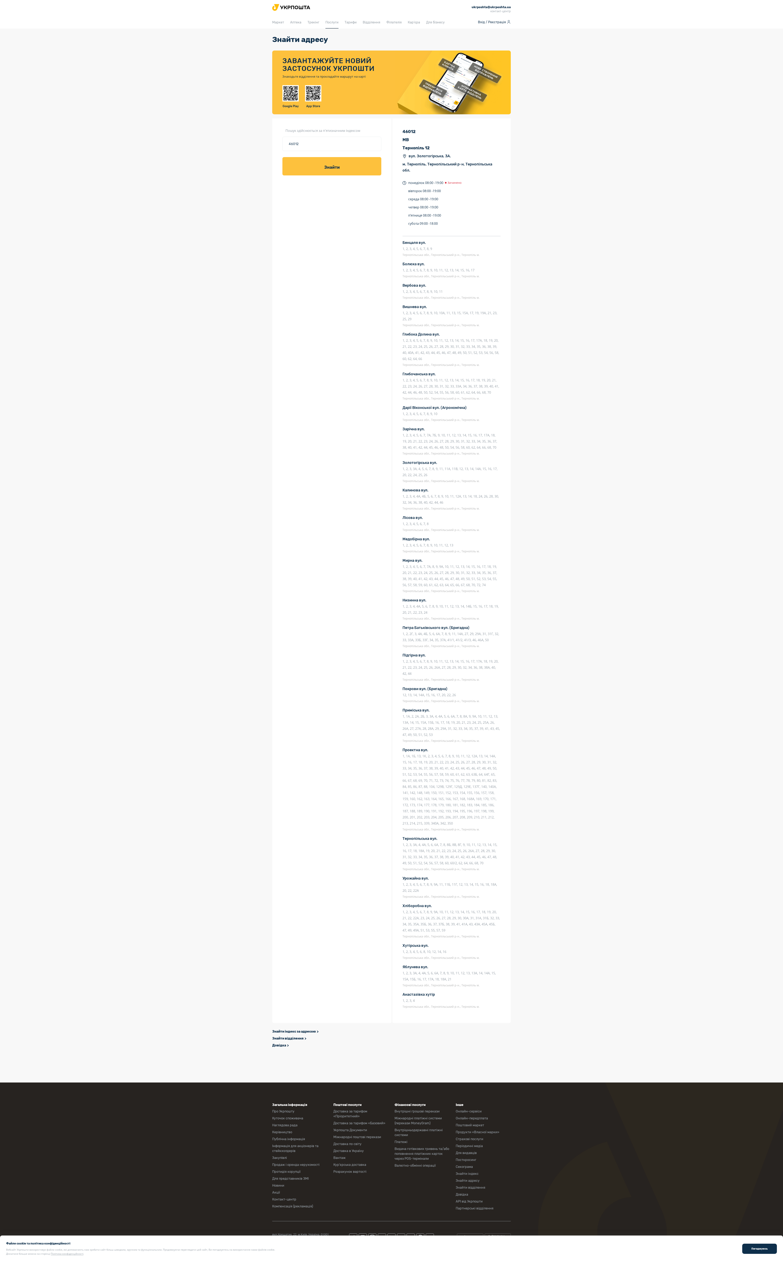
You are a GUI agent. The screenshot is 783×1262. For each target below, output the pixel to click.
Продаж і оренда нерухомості (296, 1165)
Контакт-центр (284, 1199)
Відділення (371, 22)
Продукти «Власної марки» (477, 1132)
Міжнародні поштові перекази (357, 1137)
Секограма (464, 1167)
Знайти (332, 167)
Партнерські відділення (474, 1208)
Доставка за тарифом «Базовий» (359, 1123)
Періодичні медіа (469, 1146)
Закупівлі (279, 1158)
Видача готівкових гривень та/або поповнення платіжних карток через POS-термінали (422, 1154)
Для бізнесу (435, 22)
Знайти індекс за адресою (294, 1031)
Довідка (279, 1045)
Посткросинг (466, 1160)
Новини (278, 1185)
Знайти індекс (467, 1174)
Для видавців (466, 1153)
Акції (276, 1192)
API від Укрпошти (469, 1201)
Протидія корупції (286, 1172)
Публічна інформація (288, 1139)
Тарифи (351, 22)
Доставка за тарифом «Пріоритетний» (350, 1113)
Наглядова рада (284, 1125)
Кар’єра (414, 22)
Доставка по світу (347, 1144)
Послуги (331, 22)
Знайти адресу (468, 1181)
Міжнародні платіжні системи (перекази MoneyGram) (418, 1120)
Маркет (278, 22)
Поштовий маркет (470, 1125)
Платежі (401, 1142)
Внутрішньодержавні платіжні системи (419, 1132)
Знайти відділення (288, 1038)
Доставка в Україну (348, 1151)
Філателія (394, 22)
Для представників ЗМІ (290, 1179)
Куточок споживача (287, 1118)
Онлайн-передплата (472, 1118)
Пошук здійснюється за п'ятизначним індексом (322, 131)
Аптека (295, 22)
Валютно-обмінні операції (415, 1165)
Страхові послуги (469, 1139)
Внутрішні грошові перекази (417, 1111)
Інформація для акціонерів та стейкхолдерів (295, 1148)
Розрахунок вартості (349, 1172)
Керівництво (282, 1132)
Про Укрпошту (283, 1111)
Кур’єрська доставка (349, 1165)
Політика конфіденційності (67, 1253)
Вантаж (339, 1158)
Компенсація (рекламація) (292, 1206)
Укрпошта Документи (350, 1130)
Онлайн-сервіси (469, 1111)
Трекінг (313, 22)
